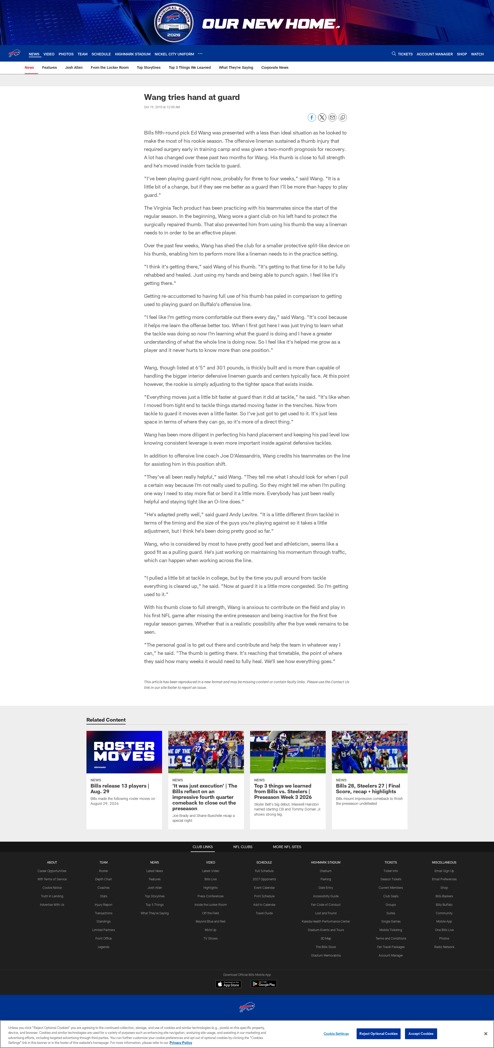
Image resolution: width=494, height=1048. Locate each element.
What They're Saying (155, 913)
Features (155, 879)
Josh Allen (154, 887)
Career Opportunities (52, 871)
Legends (103, 947)
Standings (103, 921)
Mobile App (444, 921)
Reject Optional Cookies (378, 1034)
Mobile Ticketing (391, 930)
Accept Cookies (421, 1034)
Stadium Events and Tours (326, 930)
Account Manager (391, 955)
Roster (103, 871)
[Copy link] (343, 117)
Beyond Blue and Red (210, 921)
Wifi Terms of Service (52, 879)
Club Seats (391, 896)
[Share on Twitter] (322, 120)
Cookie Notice (52, 887)
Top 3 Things (155, 904)
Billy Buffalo (444, 904)
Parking (326, 879)
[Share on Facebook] (312, 120)
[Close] (485, 1033)
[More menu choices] (200, 54)
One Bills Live (444, 930)
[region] (247, 1034)
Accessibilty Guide (326, 896)
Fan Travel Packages (391, 947)
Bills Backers (444, 896)
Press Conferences (211, 896)
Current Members (391, 887)
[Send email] (332, 120)
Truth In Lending (52, 896)
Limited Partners (103, 930)
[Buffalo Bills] (247, 1008)
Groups (391, 904)
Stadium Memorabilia (326, 955)
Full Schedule (264, 871)
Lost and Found (326, 913)
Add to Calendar (264, 904)
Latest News (154, 871)
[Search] (394, 53)
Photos (444, 938)
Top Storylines (155, 896)
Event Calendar (264, 887)
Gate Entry (326, 887)
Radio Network (444, 947)
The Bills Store (326, 947)
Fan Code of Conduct (326, 904)
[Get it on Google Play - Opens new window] (264, 986)
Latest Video (210, 871)
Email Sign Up (444, 871)
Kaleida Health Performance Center (326, 921)
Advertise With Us (52, 904)
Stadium (326, 871)
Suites (390, 913)
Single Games (391, 921)
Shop (444, 887)
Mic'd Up (210, 930)
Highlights (211, 887)
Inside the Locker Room (211, 904)
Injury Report (103, 904)
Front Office (103, 938)
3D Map (326, 938)
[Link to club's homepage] (14, 53)
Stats (103, 896)
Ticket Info (391, 871)
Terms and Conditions (391, 938)
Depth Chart (103, 879)
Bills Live (211, 879)
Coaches (104, 887)
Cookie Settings (336, 1034)
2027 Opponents (264, 879)
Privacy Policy (181, 1043)
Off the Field (210, 913)
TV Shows (211, 938)
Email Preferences (444, 879)
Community (444, 913)
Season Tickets (391, 879)
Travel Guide (264, 913)
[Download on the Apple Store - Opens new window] (228, 984)
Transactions (103, 913)
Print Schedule (264, 896)
